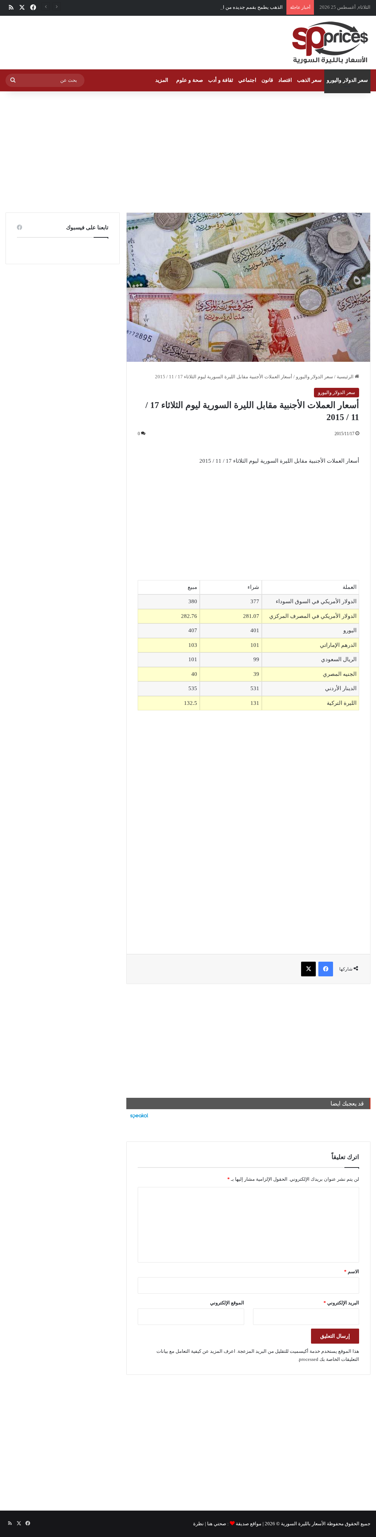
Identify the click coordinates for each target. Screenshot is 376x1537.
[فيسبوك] (325, 969)
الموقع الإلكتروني (227, 1302)
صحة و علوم (189, 80)
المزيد (161, 80)
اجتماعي (247, 80)
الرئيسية (346, 376)
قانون (267, 80)
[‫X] (308, 969)
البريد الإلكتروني (341, 1302)
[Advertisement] (188, 150)
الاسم (351, 1271)
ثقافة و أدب (220, 80)
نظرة (198, 1523)
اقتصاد (285, 80)
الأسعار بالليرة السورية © (301, 1523)
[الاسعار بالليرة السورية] (329, 42)
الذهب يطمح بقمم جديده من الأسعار (246, 7)
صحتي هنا (216, 1523)
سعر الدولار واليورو (347, 80)
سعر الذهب (309, 80)
